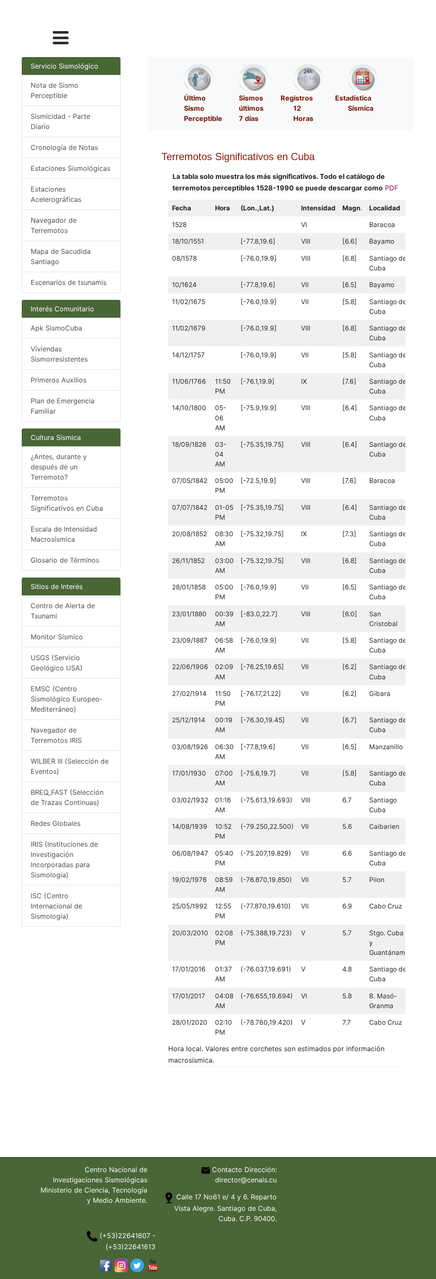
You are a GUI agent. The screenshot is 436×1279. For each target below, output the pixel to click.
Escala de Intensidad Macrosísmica (64, 534)
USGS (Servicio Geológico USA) (57, 662)
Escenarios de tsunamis (68, 282)
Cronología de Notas (64, 147)
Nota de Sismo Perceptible (54, 90)
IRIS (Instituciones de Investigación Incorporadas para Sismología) (64, 859)
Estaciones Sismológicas (70, 168)
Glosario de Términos (65, 560)
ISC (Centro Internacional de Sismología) (56, 905)
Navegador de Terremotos (54, 225)
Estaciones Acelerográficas (56, 194)
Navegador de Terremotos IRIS (56, 735)
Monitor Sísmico (57, 636)
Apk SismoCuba (56, 328)
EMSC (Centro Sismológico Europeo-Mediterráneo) (67, 698)
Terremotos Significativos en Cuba (67, 503)
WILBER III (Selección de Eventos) (70, 766)
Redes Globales (55, 823)
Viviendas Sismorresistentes (59, 354)
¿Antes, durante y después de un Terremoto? (59, 466)
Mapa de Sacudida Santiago (61, 256)
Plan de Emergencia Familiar (63, 406)
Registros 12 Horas (297, 108)
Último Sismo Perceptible (203, 108)
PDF (391, 188)
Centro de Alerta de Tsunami (63, 610)
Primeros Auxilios (58, 380)
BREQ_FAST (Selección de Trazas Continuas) (67, 797)
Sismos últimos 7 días (251, 108)
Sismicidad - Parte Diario (60, 121)
